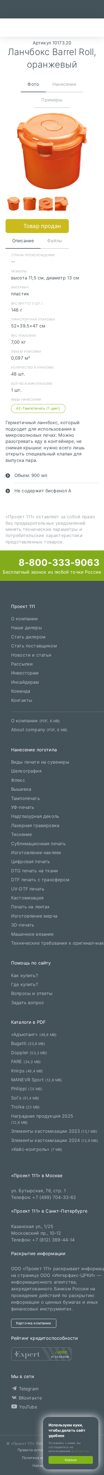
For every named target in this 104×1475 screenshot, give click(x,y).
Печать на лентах (30, 906)
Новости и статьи (31, 655)
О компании (24, 618)
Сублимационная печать (38, 843)
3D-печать (22, 925)
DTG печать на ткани (34, 870)
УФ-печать (22, 807)
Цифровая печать (30, 861)
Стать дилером (28, 637)
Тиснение (21, 834)
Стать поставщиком (34, 646)
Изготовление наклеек (36, 852)
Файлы (54, 240)
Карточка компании (33, 1323)
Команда (20, 691)
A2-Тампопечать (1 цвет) (38, 408)
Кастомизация (27, 898)
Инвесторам (25, 673)
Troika (25, 1107)
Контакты (21, 700)
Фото (33, 84)
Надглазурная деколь (35, 816)
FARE (26, 1061)
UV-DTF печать (27, 889)
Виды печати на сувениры (40, 762)
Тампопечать (25, 798)
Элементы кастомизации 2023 (54, 1131)
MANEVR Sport (36, 1079)
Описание (23, 240)
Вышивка (21, 789)
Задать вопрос (27, 1002)
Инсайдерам (25, 682)
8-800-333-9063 (57, 562)
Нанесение (64, 84)
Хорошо (71, 1460)
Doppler (29, 1052)
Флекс (18, 780)
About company (39, 729)
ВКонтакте (29, 1398)
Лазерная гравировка (35, 825)
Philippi (26, 1089)
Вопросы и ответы (32, 993)
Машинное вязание (32, 934)
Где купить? (24, 984)
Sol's (25, 1098)
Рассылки (22, 664)
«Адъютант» (34, 1034)
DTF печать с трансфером (40, 879)
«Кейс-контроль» (36, 1149)
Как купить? (24, 975)
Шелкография (26, 771)
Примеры (51, 100)
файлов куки (80, 1451)
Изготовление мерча (34, 916)
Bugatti (28, 1043)
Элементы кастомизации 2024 (54, 1140)
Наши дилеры (26, 628)
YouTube (27, 1407)
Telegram (27, 1388)
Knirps (27, 1070)
